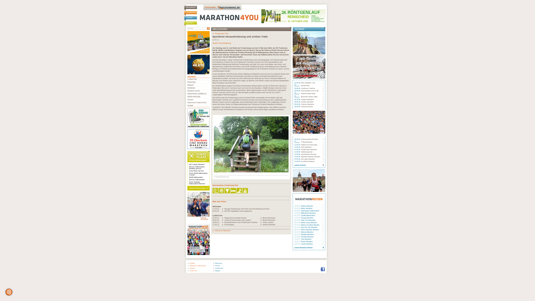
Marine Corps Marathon (309, 222)
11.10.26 (297, 218)
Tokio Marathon (306, 239)
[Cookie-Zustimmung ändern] (9, 292)
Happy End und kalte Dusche (235, 218)
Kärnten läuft (305, 85)
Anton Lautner (268, 222)
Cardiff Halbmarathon (308, 215)
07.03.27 (297, 239)
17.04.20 (215, 209)
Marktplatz (191, 88)
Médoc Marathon (306, 208)
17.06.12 (215, 225)
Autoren (190, 100)
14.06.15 (215, 218)
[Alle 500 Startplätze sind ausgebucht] (223, 211)
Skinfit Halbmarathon (196, 177)
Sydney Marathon (307, 206)
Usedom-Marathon (307, 102)
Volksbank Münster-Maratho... (311, 156)
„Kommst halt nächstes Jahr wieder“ (237, 220)
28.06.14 (215, 220)
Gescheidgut (229, 225)
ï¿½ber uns (193, 270)
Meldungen (190, 7)
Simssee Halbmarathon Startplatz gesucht (197, 167)
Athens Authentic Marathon (310, 229)
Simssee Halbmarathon (197, 179)
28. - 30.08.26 (297, 85)
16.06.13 (215, 222)
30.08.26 (297, 206)
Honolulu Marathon (307, 237)
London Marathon (307, 244)
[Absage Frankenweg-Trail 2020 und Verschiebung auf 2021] (223, 209)
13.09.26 (297, 154)
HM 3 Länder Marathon (197, 164)
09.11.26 (297, 229)
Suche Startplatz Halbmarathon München (197, 183)
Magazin (189, 23)
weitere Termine (300, 165)
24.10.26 (297, 220)
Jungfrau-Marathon (307, 99)
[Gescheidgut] (223, 224)
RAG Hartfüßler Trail (308, 83)
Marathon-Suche (193, 91)
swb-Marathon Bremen (308, 154)
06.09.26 (297, 139)
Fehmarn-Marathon (307, 104)
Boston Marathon (307, 241)
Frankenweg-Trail (221, 34)
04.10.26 (297, 215)
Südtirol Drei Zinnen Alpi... (309, 145)
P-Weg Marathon (306, 142)
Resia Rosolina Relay (308, 93)
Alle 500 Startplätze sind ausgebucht (238, 211)
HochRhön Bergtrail (307, 161)
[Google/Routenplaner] (245, 191)
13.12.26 (297, 237)
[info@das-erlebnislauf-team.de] (221, 191)
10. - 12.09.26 (297, 142)
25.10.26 (297, 222)
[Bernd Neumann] (261, 218)
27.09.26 (297, 213)
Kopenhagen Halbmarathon (310, 211)
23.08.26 (297, 83)
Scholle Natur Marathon (309, 149)
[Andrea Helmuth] (261, 224)
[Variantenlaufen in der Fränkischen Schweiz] (223, 222)
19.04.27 (297, 241)
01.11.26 (297, 227)
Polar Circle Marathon (308, 220)
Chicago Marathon (307, 218)
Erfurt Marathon (306, 147)
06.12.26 (297, 232)
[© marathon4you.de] (251, 172)
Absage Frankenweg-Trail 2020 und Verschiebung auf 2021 (247, 209)
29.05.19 (215, 211)
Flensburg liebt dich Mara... (310, 139)
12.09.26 (297, 145)
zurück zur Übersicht (222, 231)
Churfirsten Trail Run (308, 88)
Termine (189, 18)
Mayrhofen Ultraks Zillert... (310, 97)
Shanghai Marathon (307, 234)
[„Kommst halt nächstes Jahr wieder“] (223, 220)
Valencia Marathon (307, 232)
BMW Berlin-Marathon (308, 213)
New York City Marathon (309, 227)
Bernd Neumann (269, 218)
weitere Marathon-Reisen (303, 247)
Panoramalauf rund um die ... (310, 91)
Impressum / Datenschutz (196, 103)
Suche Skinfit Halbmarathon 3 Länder (198, 174)
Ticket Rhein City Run (196, 171)
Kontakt (190, 105)
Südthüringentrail (306, 152)
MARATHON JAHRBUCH (197, 94)
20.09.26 (297, 211)
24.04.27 (297, 244)
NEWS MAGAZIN (193, 97)
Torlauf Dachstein (307, 106)
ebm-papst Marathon (308, 159)
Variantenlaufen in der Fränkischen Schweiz (241, 222)
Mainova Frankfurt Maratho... (311, 225)
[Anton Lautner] (261, 222)
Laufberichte (191, 12)
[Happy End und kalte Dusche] (223, 218)
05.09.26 (297, 99)
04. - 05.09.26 (297, 93)
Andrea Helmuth (269, 225)
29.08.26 (297, 88)
